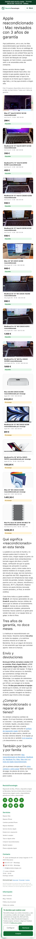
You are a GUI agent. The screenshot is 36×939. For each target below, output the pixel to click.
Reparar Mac (7, 816)
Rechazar (25, 928)
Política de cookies (8, 905)
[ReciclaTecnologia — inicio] (10, 8)
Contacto (6, 854)
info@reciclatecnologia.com (13, 868)
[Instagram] (5, 800)
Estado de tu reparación (10, 832)
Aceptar (18, 933)
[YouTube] (16, 800)
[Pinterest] (16, 805)
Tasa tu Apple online (9, 838)
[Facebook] (10, 800)
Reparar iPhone (7, 819)
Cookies (27, 880)
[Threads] (21, 800)
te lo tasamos (27, 738)
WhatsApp (17, 862)
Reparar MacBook (8, 825)
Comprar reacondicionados (11, 842)
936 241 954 (10, 3)
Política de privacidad (9, 902)
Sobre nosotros (7, 895)
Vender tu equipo (8, 835)
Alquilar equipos (7, 845)
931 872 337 (18, 3)
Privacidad (22, 880)
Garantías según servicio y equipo (14, 1)
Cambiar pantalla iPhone (10, 822)
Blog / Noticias (7, 898)
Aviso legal (15, 880)
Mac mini (24, 759)
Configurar (10, 928)
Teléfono (25, 3)
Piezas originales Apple (10, 848)
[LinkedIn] (10, 805)
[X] (21, 805)
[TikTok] (5, 805)
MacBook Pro (10, 759)
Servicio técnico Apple (9, 829)
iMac (18, 759)
